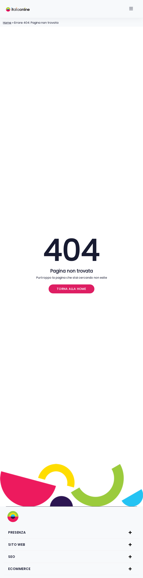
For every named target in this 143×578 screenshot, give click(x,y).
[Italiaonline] (18, 9)
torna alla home (71, 289)
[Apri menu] (131, 9)
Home (7, 23)
